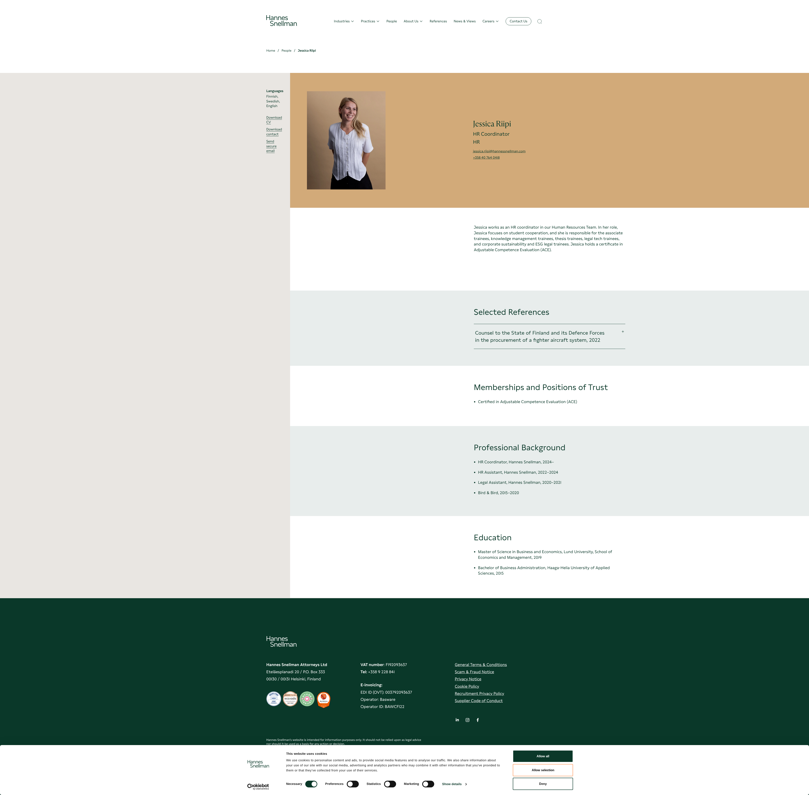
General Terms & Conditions (481, 664)
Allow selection (543, 770)
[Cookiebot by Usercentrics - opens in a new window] (258, 787)
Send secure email (271, 146)
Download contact (274, 131)
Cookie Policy (467, 686)
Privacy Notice (468, 679)
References (438, 21)
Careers (488, 21)
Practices (368, 21)
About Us (411, 21)
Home (270, 50)
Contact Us (518, 21)
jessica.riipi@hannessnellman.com (499, 151)
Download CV (274, 119)
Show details (452, 784)
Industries (342, 21)
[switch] (353, 783)
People (391, 21)
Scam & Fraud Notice (474, 671)
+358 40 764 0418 (486, 158)
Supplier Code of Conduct (479, 700)
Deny (543, 784)
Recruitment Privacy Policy (479, 693)
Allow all (543, 756)
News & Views (465, 21)
